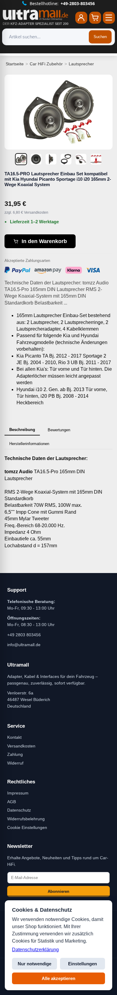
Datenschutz (19, 810)
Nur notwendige (34, 963)
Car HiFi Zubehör (46, 63)
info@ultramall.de (23, 644)
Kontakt (14, 737)
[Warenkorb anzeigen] (95, 18)
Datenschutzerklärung (35, 949)
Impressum (17, 793)
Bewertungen (59, 430)
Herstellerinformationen (29, 443)
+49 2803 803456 (24, 634)
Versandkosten (21, 746)
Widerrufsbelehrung (26, 818)
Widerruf (15, 763)
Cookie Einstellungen (27, 827)
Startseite (15, 63)
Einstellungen (82, 963)
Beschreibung (22, 429)
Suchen (100, 36)
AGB (11, 801)
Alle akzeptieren (58, 978)
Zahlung (15, 754)
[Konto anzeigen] (81, 18)
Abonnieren (58, 891)
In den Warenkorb (44, 241)
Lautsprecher (81, 63)
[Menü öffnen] (109, 18)
